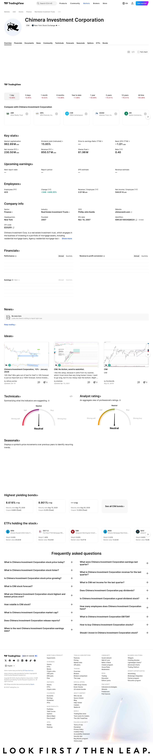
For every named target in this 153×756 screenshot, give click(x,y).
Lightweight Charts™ (135, 662)
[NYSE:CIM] (6, 365)
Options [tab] (90, 43)
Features (77, 658)
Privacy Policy (78, 729)
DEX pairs (50, 676)
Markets (86, 3)
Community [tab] (48, 43)
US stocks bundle (80, 689)
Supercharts (51, 658)
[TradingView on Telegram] (26, 660)
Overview (77, 671)
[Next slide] (148, 354)
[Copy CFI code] (13, 228)
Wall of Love (106, 660)
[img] (56, 25)
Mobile (49, 725)
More (105, 3)
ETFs (48, 667)
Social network (107, 658)
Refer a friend (106, 662)
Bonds (49, 669)
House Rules (106, 667)
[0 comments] (39, 382)
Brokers (96, 3)
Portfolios (50, 709)
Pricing (76, 660)
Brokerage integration (135, 676)
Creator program (107, 665)
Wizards (104, 689)
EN (127, 3)
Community (75, 3)
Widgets (130, 658)
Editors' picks (106, 680)
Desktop (50, 727)
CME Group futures (80, 684)
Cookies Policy (79, 731)
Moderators (105, 669)
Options (49, 714)
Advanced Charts (134, 665)
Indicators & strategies (109, 687)
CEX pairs (50, 673)
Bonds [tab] (105, 43)
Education (105, 678)
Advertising (132, 673)
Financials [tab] (18, 43)
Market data (78, 662)
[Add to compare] (27, 114)
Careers (76, 705)
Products (63, 3)
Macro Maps (51, 716)
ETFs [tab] (98, 43)
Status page (78, 741)
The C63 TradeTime (80, 718)
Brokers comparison (80, 676)
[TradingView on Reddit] (34, 660)
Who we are (78, 696)
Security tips (78, 736)
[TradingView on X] (5, 660)
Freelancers (105, 691)
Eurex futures (78, 687)
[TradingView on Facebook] (9, 660)
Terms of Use (78, 725)
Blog (75, 700)
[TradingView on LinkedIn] (22, 660)
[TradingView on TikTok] (30, 660)
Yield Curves (51, 711)
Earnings (50, 698)
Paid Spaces (106, 694)
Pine (48, 678)
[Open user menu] (132, 3)
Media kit (77, 707)
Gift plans (77, 665)
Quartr (32, 684)
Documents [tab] (29, 43)
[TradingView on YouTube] (13, 660)
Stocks (49, 664)
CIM (106, 369)
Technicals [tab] (59, 43)
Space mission (79, 698)
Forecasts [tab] (70, 43)
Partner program (133, 678)
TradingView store (80, 714)
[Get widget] (133, 52)
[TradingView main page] (14, 3)
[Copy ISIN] (136, 220)
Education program (134, 680)
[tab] (61, 256)
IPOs (48, 702)
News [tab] (38, 43)
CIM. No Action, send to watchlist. (69, 369)
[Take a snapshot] (129, 52)
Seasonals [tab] (80, 43)
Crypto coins (51, 671)
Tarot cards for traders (81, 716)
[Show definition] (22, 141)
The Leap (77, 678)
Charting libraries (133, 660)
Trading (104, 676)
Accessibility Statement (82, 734)
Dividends (50, 700)
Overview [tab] (8, 43)
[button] (68, 3)
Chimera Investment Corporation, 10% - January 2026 (26, 370)
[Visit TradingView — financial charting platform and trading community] (12, 84)
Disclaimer (77, 727)
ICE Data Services (28, 670)
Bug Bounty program (81, 738)
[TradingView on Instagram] (18, 660)
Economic (50, 696)
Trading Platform (133, 667)
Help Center (78, 702)
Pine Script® (51, 718)
